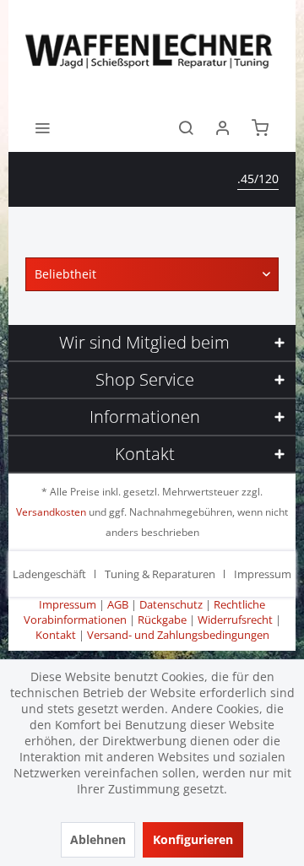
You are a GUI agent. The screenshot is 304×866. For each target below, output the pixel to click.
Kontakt (55, 634)
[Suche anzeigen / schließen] (186, 126)
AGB (117, 604)
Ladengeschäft (49, 574)
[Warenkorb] (260, 126)
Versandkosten (51, 512)
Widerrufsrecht (235, 619)
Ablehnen (98, 839)
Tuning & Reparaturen (160, 574)
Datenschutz (171, 604)
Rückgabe (162, 619)
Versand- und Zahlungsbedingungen (178, 634)
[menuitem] (42, 126)
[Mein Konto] (223, 126)
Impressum (262, 574)
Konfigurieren (193, 839)
